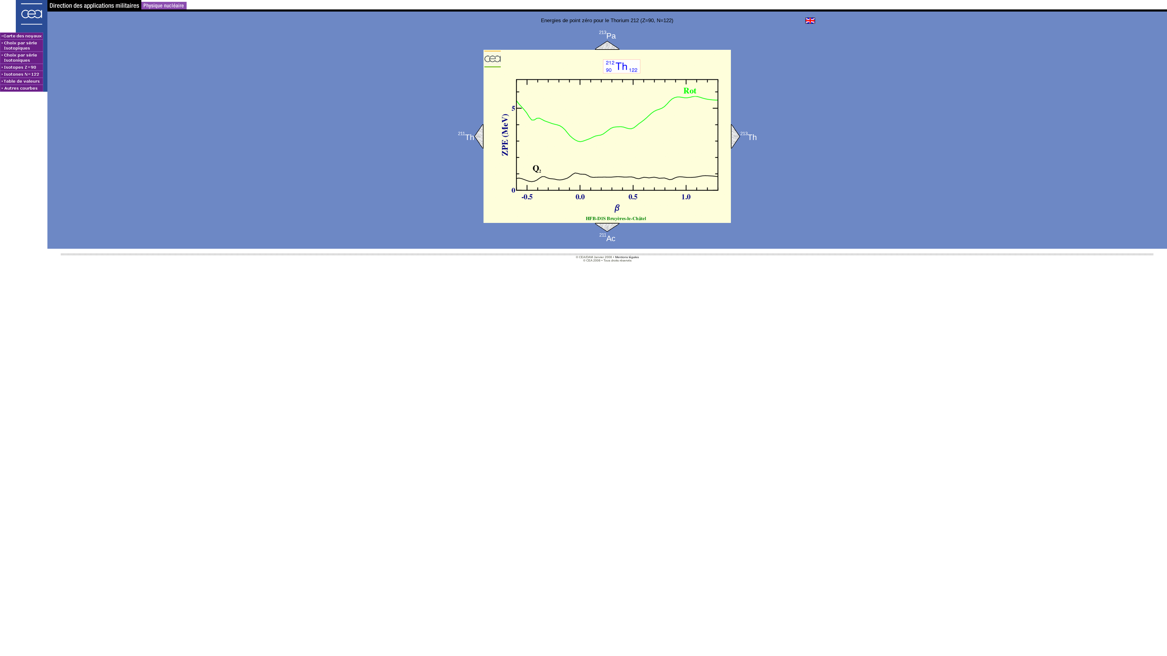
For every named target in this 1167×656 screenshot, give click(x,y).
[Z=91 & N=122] (607, 45)
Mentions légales (627, 257)
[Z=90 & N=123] (735, 136)
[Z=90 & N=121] (479, 136)
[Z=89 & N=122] (607, 227)
